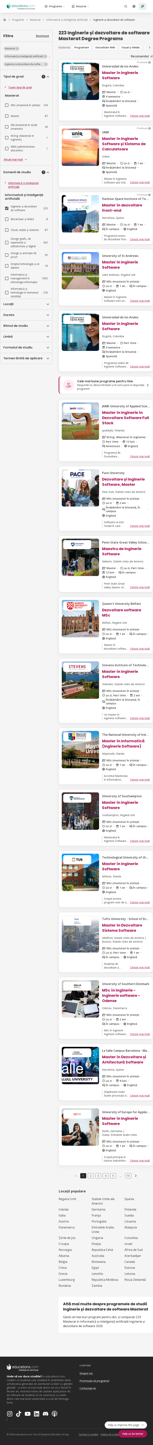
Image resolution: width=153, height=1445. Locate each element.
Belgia (63, 1262)
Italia (62, 1215)
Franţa (96, 1215)
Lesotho (97, 1274)
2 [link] (90, 1175)
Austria (64, 1221)
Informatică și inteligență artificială (23, 185)
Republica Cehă (102, 1250)
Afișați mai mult (13, 159)
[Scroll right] (149, 47)
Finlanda (130, 1209)
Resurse (81, 6)
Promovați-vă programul (94, 1381)
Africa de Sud (133, 1250)
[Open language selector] (134, 6)
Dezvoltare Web (105, 47)
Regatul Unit (67, 1199)
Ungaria (97, 1238)
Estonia (129, 1268)
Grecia (63, 1274)
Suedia (129, 1215)
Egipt (95, 1268)
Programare (81, 47)
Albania (64, 1256)
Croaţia (64, 1244)
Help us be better (132, 1433)
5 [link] (113, 1175)
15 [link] (128, 1175)
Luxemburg (67, 1280)
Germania (98, 1209)
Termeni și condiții (88, 1434)
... (120, 1176)
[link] (114, 20)
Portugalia (99, 1221)
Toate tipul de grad (20, 87)
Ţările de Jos (67, 1238)
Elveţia (96, 1244)
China (63, 1268)
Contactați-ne (87, 1388)
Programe (55, 6)
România (65, 1286)
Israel (128, 1244)
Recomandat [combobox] (140, 56)
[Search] (125, 6)
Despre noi (86, 1373)
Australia (98, 1256)
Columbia (131, 1238)
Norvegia (65, 1250)
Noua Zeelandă (135, 1280)
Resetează (42, 36)
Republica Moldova (105, 1280)
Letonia (129, 1274)
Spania (129, 1199)
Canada (129, 1262)
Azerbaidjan (132, 1256)
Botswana (99, 1262)
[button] (11, 48)
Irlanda (63, 1209)
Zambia (97, 1286)
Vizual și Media (130, 47)
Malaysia (130, 1227)
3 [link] (98, 1175)
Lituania (130, 1221)
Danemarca (67, 1227)
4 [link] (105, 1175)
